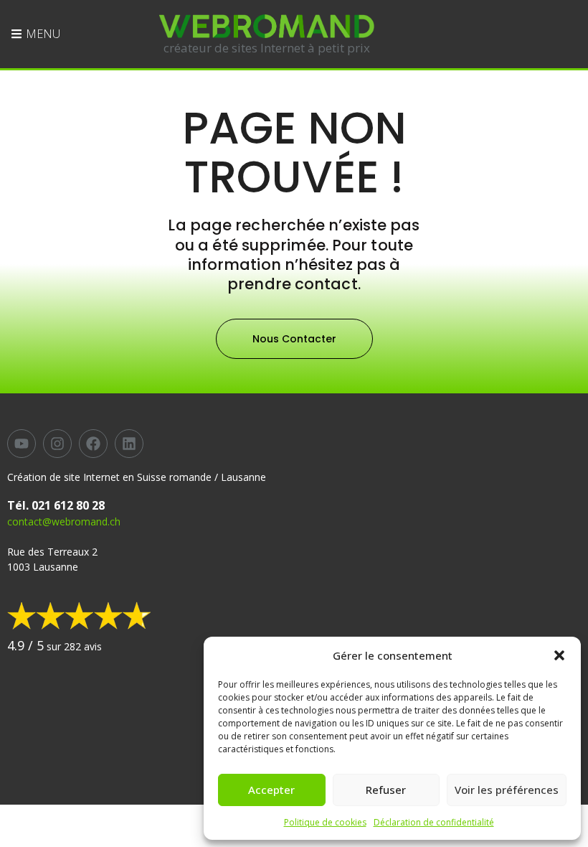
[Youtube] (21, 443)
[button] (559, 655)
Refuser (386, 789)
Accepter (271, 789)
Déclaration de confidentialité (434, 822)
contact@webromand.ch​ (63, 521)
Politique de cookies (325, 822)
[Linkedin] (129, 443)
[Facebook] (93, 443)
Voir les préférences (507, 789)
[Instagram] (57, 443)
